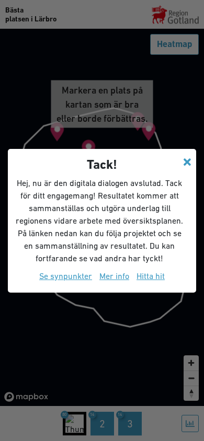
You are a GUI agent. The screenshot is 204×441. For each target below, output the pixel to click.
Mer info (114, 276)
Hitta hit (151, 276)
